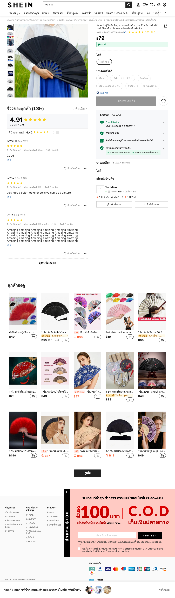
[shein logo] (20, 5)
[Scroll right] (165, 13)
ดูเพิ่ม (87, 473)
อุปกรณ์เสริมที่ (49, 20)
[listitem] (23, 319)
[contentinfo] (131, 571)
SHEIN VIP (31, 541)
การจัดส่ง (30, 515)
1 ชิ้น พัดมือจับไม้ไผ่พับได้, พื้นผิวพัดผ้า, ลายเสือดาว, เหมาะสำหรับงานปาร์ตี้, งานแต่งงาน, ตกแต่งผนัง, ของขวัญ (55, 391)
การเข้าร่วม (10, 516)
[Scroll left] (161, 13)
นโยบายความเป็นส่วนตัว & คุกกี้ (122, 542)
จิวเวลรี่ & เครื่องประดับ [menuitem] (117, 13)
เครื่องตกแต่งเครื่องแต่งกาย (28, 20)
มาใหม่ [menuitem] (45, 13)
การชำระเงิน (52, 516)
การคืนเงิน (30, 523)
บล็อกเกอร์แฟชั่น (12, 521)
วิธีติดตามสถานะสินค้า (33, 532)
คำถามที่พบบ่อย (54, 525)
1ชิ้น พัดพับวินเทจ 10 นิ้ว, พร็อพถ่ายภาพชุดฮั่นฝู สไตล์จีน (152, 332)
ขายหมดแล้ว (126, 101)
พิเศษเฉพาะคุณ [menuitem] (31, 13)
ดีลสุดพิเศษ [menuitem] (57, 13)
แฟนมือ (60, 20)
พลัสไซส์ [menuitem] (99, 13)
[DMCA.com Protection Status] (100, 580)
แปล (9, 160)
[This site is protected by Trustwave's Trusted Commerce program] (91, 580)
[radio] (104, 62)
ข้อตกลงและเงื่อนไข (149, 542)
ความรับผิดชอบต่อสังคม (13, 525)
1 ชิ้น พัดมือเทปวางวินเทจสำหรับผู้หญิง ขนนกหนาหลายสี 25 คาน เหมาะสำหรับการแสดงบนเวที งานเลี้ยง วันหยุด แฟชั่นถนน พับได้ (23, 451)
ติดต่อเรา (51, 512)
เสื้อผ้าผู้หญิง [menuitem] (72, 13)
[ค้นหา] (128, 5)
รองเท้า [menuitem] (156, 13)
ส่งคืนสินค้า (31, 519)
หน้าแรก (10, 20)
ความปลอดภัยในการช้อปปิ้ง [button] (118, 148)
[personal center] (138, 5)
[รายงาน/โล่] (86, 168)
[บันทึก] (163, 101)
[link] (145, 5)
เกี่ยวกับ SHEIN (12, 512)
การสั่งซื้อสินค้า (32, 527)
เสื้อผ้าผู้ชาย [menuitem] (137, 13)
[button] (159, 5)
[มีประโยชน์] (65, 168)
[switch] (56, 132)
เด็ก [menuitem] (148, 13)
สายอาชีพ (9, 531)
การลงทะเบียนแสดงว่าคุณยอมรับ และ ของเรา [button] (120, 543)
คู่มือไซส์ (30, 537)
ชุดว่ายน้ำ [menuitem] (86, 13)
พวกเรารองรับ (95, 563)
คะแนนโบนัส (53, 521)
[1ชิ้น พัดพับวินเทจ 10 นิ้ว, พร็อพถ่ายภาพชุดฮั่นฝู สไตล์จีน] (152, 311)
